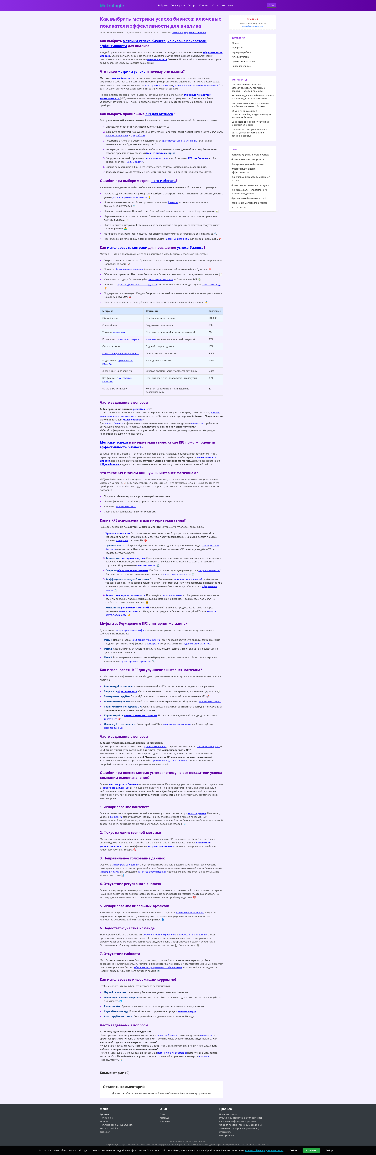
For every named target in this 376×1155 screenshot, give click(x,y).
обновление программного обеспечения (158, 967)
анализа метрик (187, 1011)
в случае (204, 1056)
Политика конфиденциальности (116, 1124)
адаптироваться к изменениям (179, 140)
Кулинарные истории (243, 61)
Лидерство (237, 47)
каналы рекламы (128, 611)
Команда (204, 5)
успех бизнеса (141, 409)
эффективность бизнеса (121, 447)
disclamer (105, 1131)
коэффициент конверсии (146, 640)
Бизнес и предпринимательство (189, 32)
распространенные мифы (129, 630)
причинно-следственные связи (170, 760)
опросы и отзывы (172, 595)
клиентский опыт (126, 506)
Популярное (178, 5)
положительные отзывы (190, 912)
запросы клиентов (209, 570)
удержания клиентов (161, 846)
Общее (235, 42)
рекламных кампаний (135, 607)
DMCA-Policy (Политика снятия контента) (240, 1117)
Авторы (192, 5)
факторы (173, 202)
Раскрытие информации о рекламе (237, 1121)
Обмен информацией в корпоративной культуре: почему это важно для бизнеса (251, 114)
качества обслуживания (152, 871)
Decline (293, 1150)
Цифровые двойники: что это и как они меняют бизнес (250, 123)
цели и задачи (135, 161)
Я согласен (311, 1150)
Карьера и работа (241, 52)
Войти (271, 5)
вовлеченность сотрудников (159, 934)
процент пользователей (188, 579)
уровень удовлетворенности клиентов (195, 85)
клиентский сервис (210, 701)
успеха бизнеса (121, 78)
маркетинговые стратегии (140, 715)
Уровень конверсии (117, 533)
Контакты (227, 5)
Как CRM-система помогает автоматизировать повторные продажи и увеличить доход (248, 87)
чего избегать (163, 180)
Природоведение (241, 65)
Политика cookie (228, 1114)
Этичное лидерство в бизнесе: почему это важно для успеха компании (252, 97)
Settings (329, 1150)
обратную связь (127, 691)
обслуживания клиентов (132, 570)
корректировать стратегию (135, 661)
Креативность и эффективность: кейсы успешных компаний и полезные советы (249, 132)
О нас (215, 5)
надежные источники (177, 238)
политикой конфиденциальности (264, 1150)
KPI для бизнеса (159, 114)
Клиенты (151, 339)
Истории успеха (240, 56)
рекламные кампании (160, 279)
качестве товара (145, 565)
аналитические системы (177, 724)
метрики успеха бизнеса (144, 41)
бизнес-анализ (155, 153)
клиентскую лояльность (176, 574)
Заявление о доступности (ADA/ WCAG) (239, 1128)
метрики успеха (157, 59)
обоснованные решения (129, 269)
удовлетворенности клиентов (130, 197)
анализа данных (113, 727)
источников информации (172, 1052)
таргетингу (110, 719)
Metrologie (112, 6)
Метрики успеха (114, 442)
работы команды (211, 284)
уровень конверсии (116, 135)
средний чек (138, 135)
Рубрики (163, 5)
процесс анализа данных (192, 934)
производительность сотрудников (137, 284)
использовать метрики (127, 247)
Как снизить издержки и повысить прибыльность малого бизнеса (250, 105)
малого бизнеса (133, 419)
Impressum (225, 1131)
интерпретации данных (115, 787)
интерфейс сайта (110, 871)
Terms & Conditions (110, 1128)
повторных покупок (156, 85)
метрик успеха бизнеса (123, 784)
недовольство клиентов (196, 643)
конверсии (119, 332)
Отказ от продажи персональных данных (240, 1124)
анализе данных (197, 813)
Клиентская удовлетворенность (120, 353)
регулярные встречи (156, 158)
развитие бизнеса (167, 1035)
